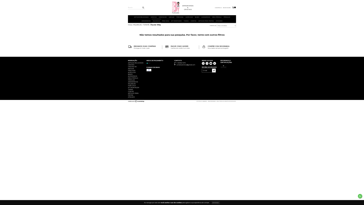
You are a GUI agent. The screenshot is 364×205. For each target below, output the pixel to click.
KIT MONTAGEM (176, 21)
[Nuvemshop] (136, 101)
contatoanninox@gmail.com (185, 65)
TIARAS (186, 21)
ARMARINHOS (146, 21)
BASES (197, 17)
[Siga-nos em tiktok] (214, 63)
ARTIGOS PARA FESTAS (206, 21)
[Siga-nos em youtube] (210, 63)
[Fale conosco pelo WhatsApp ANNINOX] (360, 196)
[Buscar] (143, 7)
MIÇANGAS (156, 21)
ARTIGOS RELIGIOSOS (141, 17)
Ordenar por (213, 25)
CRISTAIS (154, 17)
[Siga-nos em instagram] (203, 63)
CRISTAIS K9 (163, 17)
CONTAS (193, 21)
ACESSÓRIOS (205, 17)
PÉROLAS (227, 17)
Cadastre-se (218, 7)
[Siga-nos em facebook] (207, 63)
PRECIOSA (180, 17)
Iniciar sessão (227, 7)
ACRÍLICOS (189, 17)
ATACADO (219, 21)
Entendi (216, 202)
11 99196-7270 (181, 63)
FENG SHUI (165, 21)
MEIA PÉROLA (217, 17)
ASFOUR (171, 17)
